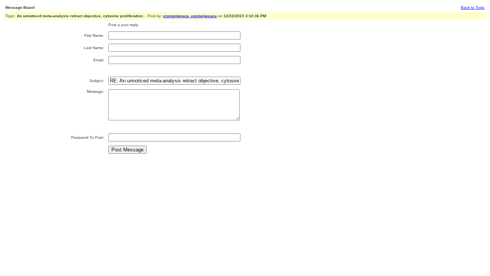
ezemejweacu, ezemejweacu (190, 16)
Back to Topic (473, 7)
